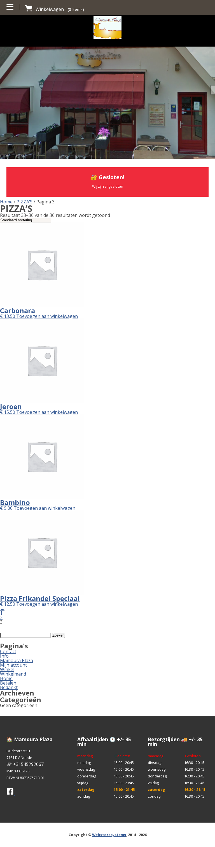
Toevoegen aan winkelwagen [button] (47, 316)
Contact (8, 651)
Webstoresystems (109, 834)
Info (4, 656)
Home (6, 202)
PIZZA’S (24, 202)
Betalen (8, 683)
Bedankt (9, 687)
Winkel (7, 669)
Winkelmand (13, 674)
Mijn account (13, 665)
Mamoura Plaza (16, 660)
